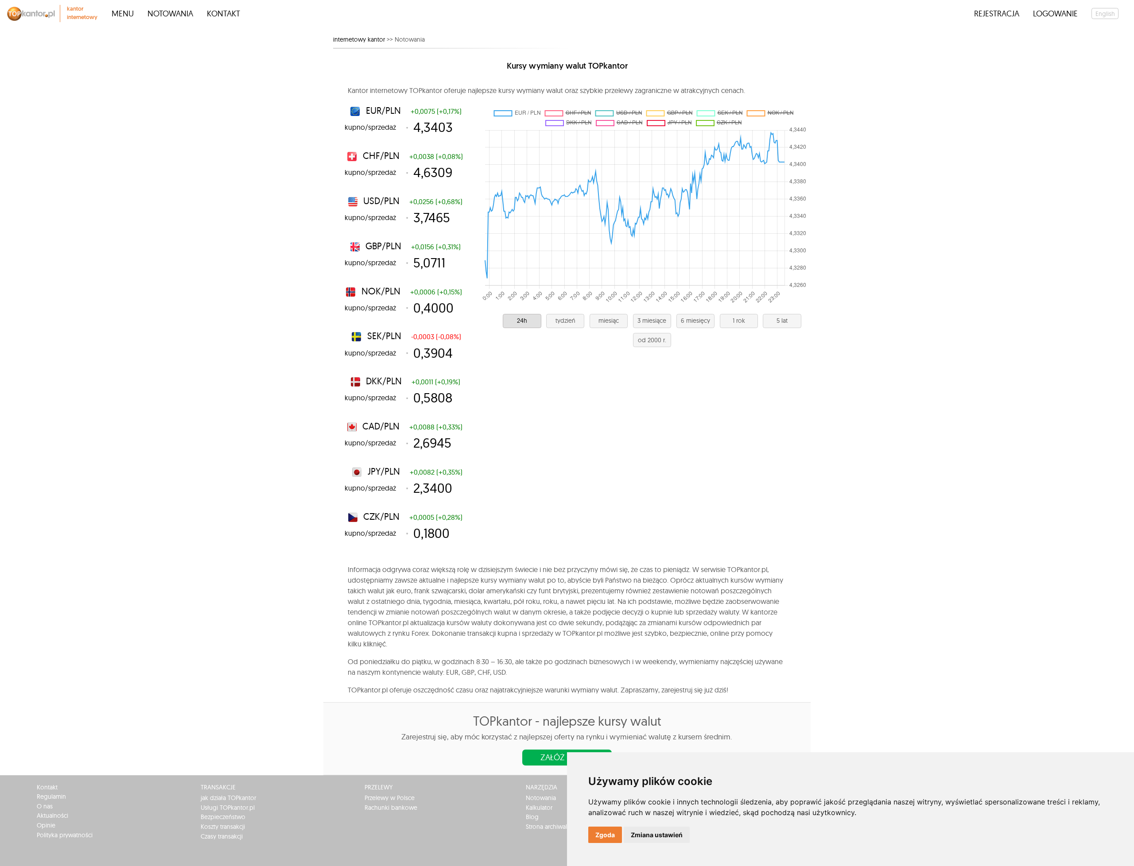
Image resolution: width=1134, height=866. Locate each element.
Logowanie (1055, 13)
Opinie (46, 825)
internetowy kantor (359, 39)
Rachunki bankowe (391, 808)
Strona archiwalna (550, 827)
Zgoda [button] (605, 835)
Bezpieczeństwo (223, 817)
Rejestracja (996, 13)
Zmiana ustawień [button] (657, 835)
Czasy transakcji (222, 836)
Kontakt (223, 13)
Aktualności (52, 816)
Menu (123, 13)
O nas (45, 806)
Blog (532, 817)
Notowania (170, 13)
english (1105, 14)
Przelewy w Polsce (390, 798)
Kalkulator (539, 808)
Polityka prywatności (65, 835)
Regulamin (51, 796)
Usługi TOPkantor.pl (228, 808)
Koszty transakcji (223, 827)
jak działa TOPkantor (228, 798)
